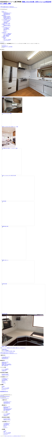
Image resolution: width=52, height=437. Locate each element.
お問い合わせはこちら (7, 14)
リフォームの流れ (6, 21)
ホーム (3, 11)
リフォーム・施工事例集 (7, 34)
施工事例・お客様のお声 (7, 17)
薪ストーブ (5, 425)
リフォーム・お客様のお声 (7, 33)
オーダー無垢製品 (6, 28)
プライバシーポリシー (7, 40)
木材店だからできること (7, 25)
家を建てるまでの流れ (7, 16)
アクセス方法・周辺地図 (7, 39)
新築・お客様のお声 (6, 35)
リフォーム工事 (4, 19)
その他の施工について (7, 27)
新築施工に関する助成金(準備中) (6, 364)
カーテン (5, 426)
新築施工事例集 (6, 407)
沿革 (4, 38)
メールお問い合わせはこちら (4, 398)
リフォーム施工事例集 (7, 20)
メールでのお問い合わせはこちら (8, 7)
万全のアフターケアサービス (6, 363)
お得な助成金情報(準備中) (7, 409)
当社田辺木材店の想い (7, 13)
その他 (3, 26)
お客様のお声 (5, 22)
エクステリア (5, 31)
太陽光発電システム (6, 29)
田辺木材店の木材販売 (5, 374)
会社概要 (3, 386)
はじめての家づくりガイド (7, 401)
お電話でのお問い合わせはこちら (7, 6)
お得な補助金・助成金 (7, 23)
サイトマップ (4, 389)
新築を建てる (4, 15)
